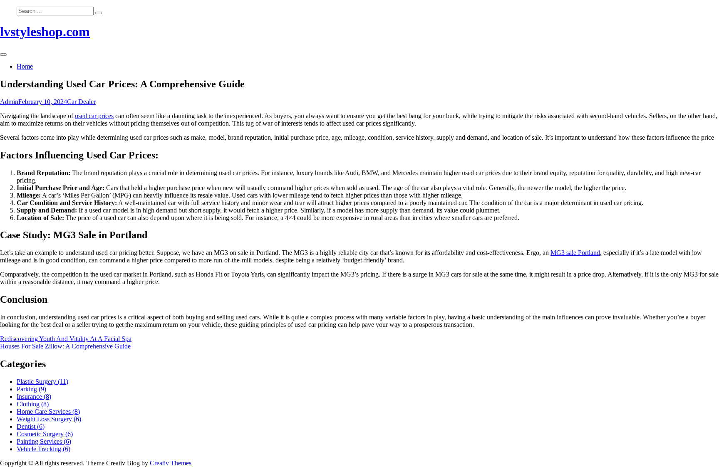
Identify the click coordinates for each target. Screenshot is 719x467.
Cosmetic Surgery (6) (45, 433)
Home (25, 66)
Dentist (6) (31, 426)
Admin (9, 101)
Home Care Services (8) (48, 411)
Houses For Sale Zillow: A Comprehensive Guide (65, 346)
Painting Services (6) (44, 441)
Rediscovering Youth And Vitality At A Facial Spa (65, 338)
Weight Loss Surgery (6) (49, 419)
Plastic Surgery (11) (42, 381)
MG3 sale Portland (575, 252)
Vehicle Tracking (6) (43, 448)
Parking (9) (31, 389)
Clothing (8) (33, 404)
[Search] (98, 13)
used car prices (94, 115)
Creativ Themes (170, 463)
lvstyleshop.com (45, 31)
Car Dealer (81, 101)
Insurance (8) (34, 396)
